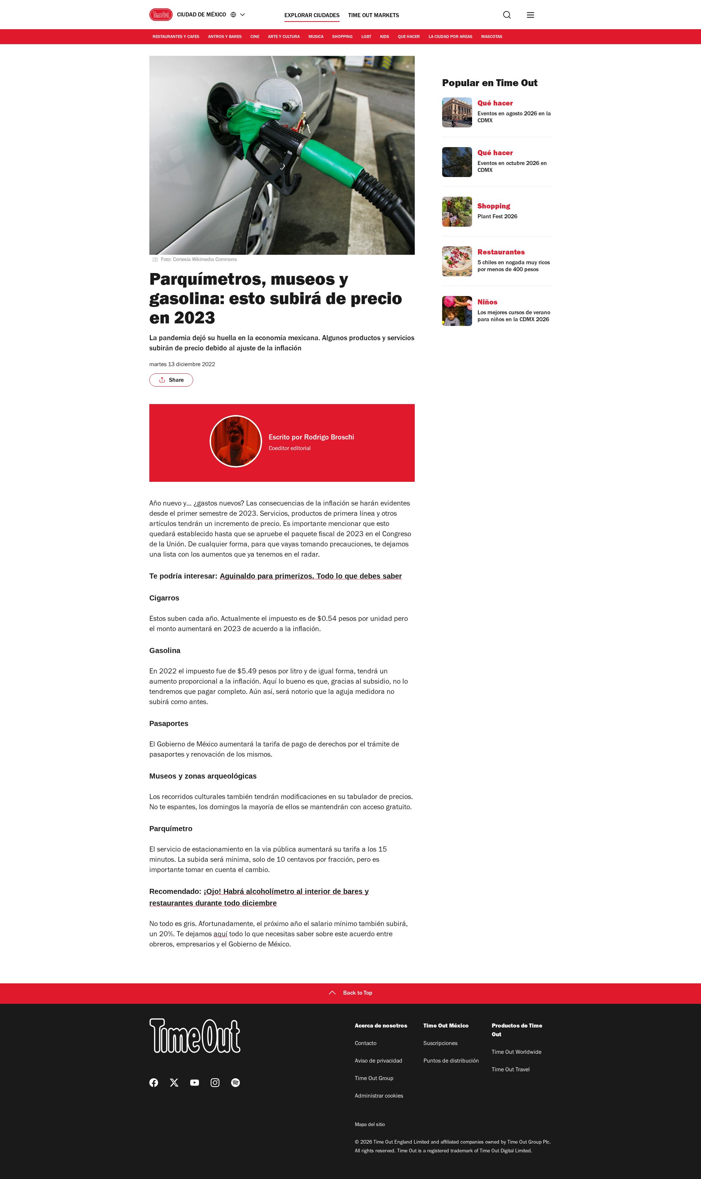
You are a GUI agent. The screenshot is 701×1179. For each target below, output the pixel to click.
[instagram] (215, 1082)
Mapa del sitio (370, 1125)
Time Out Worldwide (516, 1053)
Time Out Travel (511, 1070)
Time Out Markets (373, 16)
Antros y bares (225, 37)
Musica (316, 37)
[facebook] (153, 1082)
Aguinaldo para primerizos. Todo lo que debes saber (311, 576)
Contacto (365, 1044)
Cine (254, 37)
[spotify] (235, 1082)
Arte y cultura (284, 37)
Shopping (342, 37)
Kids (384, 37)
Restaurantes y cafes (176, 37)
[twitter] (174, 1082)
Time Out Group (374, 1079)
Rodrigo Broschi (329, 438)
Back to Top (357, 993)
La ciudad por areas (450, 37)
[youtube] (194, 1082)
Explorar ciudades (312, 16)
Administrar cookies (379, 1096)
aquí (220, 935)
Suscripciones (440, 1044)
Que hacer (409, 37)
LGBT (366, 37)
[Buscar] (507, 14)
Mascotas (491, 37)
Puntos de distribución (451, 1061)
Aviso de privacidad (378, 1061)
